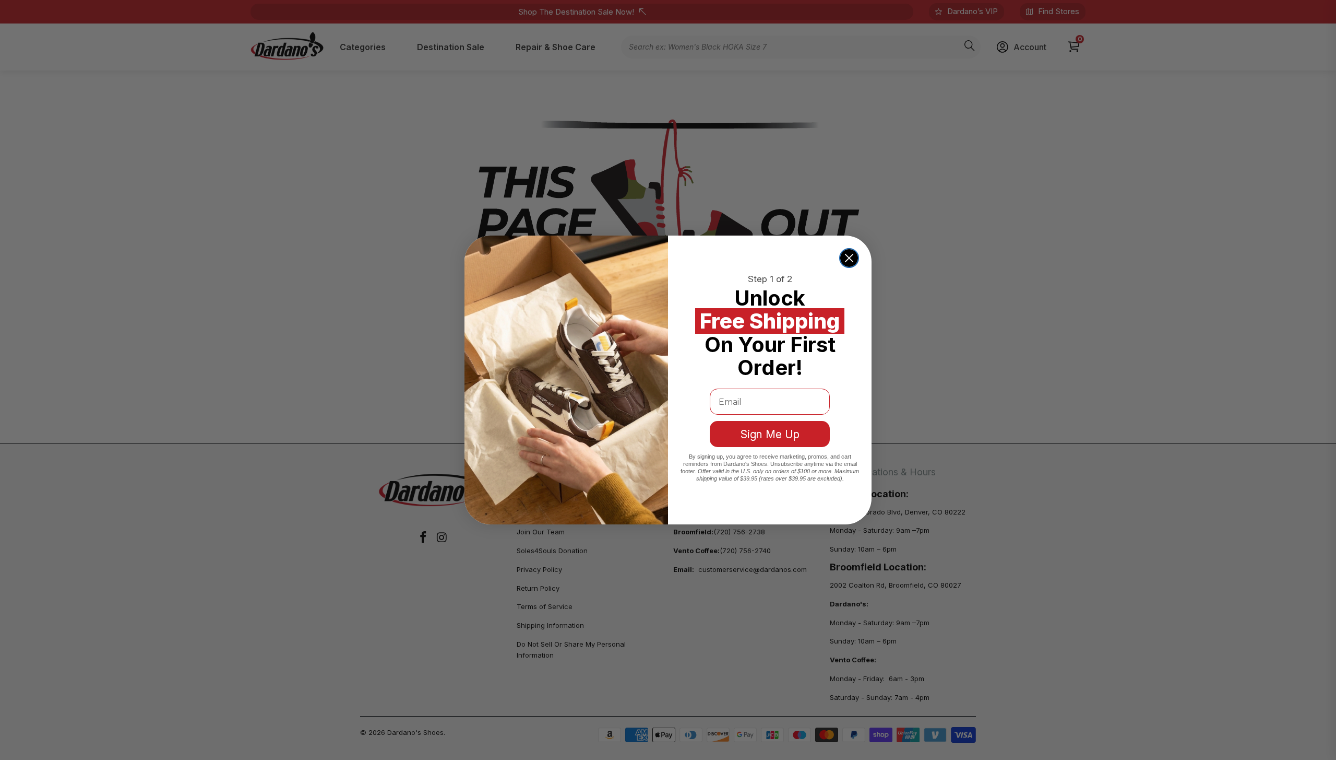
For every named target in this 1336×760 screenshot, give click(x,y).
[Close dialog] (849, 258)
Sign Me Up (770, 434)
